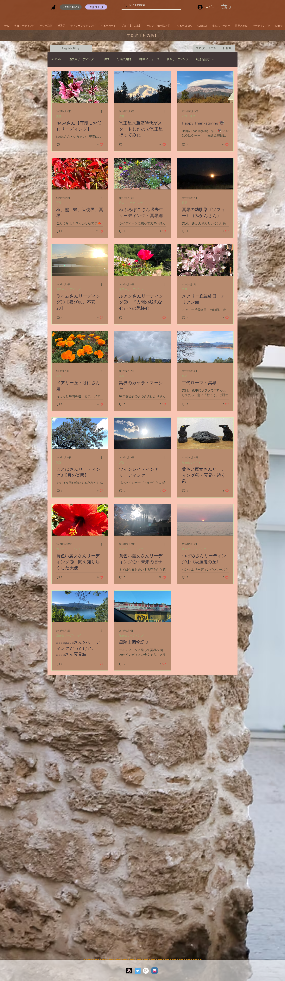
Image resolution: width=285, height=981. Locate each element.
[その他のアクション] (102, 111)
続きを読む (203, 59)
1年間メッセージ (149, 59)
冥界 (59, 116)
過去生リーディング (81, 59)
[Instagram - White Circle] (146, 971)
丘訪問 (105, 59)
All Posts (56, 59)
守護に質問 (124, 59)
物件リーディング (177, 59)
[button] (227, 6)
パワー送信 (188, 116)
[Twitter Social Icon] (138, 971)
